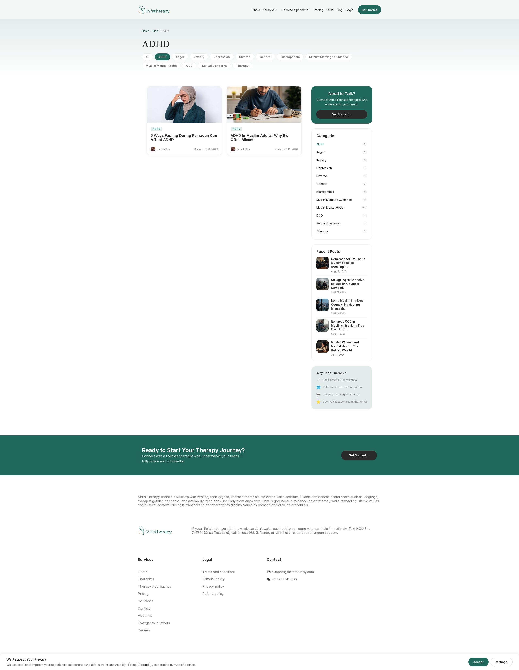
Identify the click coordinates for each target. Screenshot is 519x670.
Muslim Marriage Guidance (328, 57)
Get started (369, 10)
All (147, 57)
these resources (294, 533)
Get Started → (342, 114)
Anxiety (199, 57)
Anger (180, 57)
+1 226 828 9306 (285, 579)
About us (145, 616)
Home (145, 30)
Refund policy (213, 594)
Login (349, 10)
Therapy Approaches (154, 586)
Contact (144, 608)
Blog (340, 10)
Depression (221, 57)
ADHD (162, 57)
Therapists (146, 579)
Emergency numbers (154, 623)
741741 (197, 533)
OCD (189, 65)
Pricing (318, 10)
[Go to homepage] (154, 10)
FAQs (329, 10)
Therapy (242, 65)
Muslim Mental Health (161, 65)
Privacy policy (213, 586)
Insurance (145, 601)
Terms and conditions (218, 572)
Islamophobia (290, 57)
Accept (478, 662)
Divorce (244, 57)
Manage (501, 662)
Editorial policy (213, 579)
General (265, 57)
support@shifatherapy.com (293, 572)
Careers (144, 630)
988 (252, 533)
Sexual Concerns (214, 65)
